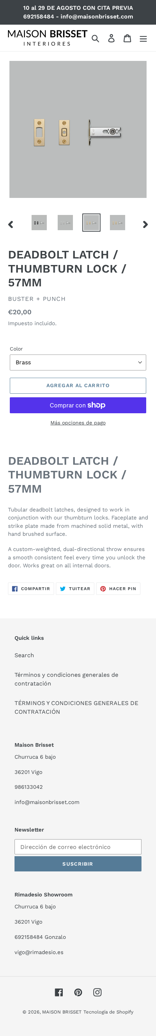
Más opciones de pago (78, 423)
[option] (39, 222)
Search (24, 655)
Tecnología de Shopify (108, 1012)
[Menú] (143, 38)
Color (16, 349)
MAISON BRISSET (62, 1012)
